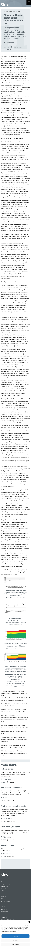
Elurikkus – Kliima (14, 11)
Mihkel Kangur (7, 779)
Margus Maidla (7, 818)
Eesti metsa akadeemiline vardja (13, 806)
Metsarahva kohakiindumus (11, 788)
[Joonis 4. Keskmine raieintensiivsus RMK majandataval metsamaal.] (15, 614)
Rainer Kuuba (9, 43)
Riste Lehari (6, 798)
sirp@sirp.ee (4, 886)
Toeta (2, 890)
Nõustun (15, 936)
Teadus (6, 11)
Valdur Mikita (7, 837)
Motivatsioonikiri (7, 845)
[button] (28, 922)
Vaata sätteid (15, 944)
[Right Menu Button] (29, 2)
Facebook (3, 888)
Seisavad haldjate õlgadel (10, 827)
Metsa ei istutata (7, 769)
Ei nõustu (15, 940)
